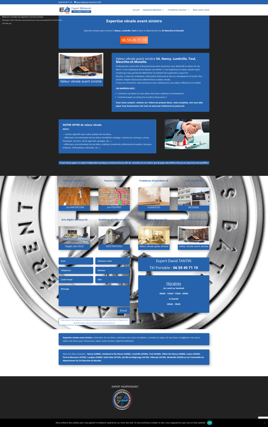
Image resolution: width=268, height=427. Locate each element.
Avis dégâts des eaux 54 (74, 219)
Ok (209, 423)
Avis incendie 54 (194, 180)
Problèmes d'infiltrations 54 (114, 219)
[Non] (264, 422)
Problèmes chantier (177, 10)
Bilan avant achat (201, 10)
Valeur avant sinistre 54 (193, 219)
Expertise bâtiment (152, 10)
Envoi (123, 310)
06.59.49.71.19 (134, 40)
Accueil (136, 10)
